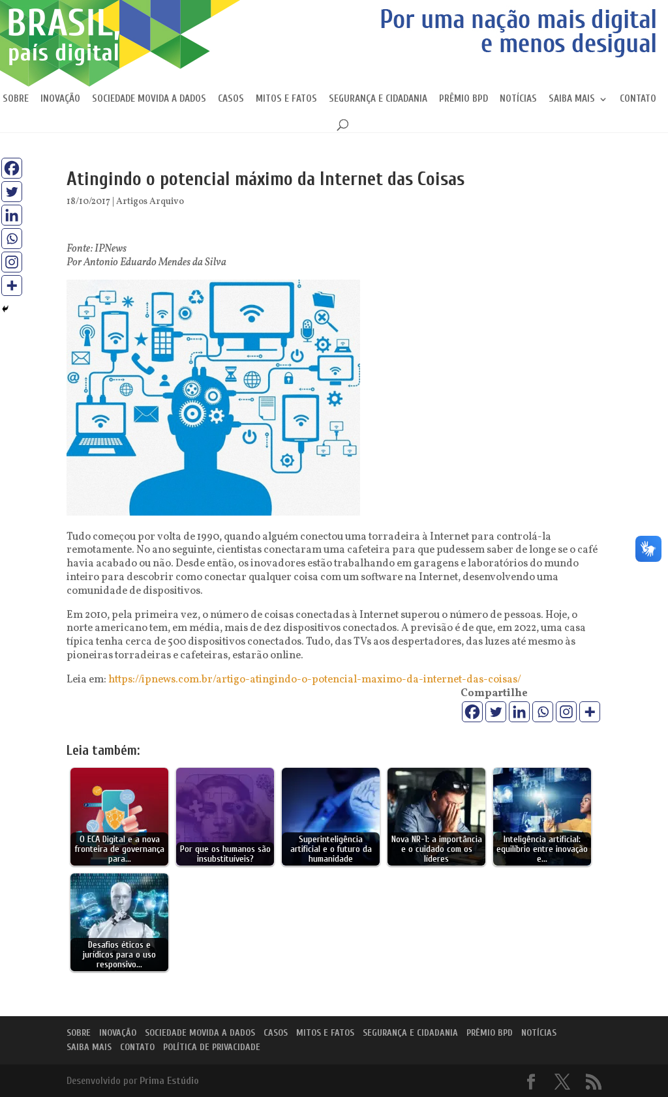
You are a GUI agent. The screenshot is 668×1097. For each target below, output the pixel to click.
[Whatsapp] (542, 711)
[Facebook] (472, 711)
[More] (589, 711)
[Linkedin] (519, 711)
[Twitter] (495, 711)
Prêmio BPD (463, 99)
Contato (638, 99)
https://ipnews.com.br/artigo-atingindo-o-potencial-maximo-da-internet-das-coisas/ (314, 680)
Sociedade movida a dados (149, 99)
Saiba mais (572, 99)
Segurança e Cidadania (378, 99)
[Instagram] (566, 711)
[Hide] (5, 309)
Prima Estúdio (169, 1081)
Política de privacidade (211, 1047)
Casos (231, 99)
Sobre (16, 99)
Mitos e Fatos (286, 99)
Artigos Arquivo (150, 202)
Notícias (518, 99)
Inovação (60, 99)
